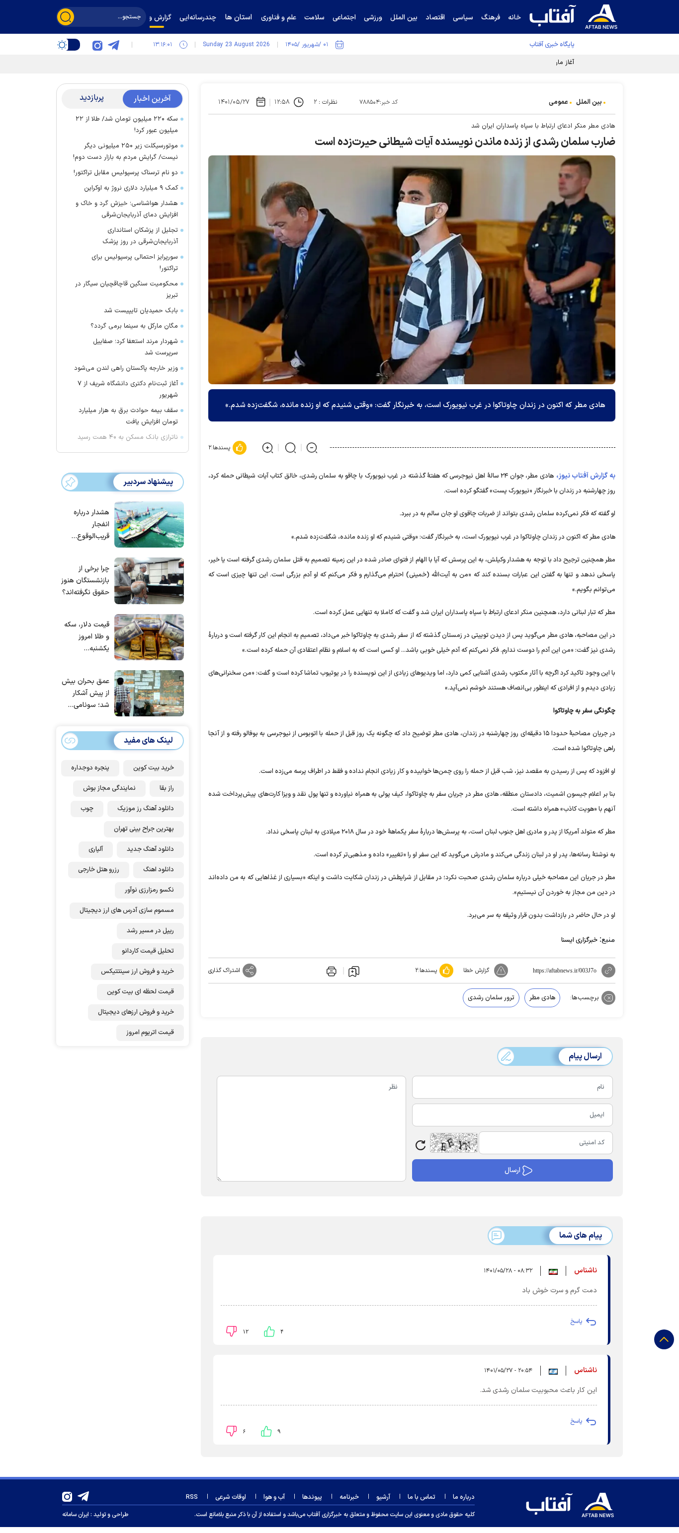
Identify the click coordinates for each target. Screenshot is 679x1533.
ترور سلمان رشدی (491, 998)
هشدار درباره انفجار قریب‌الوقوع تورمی (91, 525)
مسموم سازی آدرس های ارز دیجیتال (127, 910)
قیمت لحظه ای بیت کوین (140, 992)
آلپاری (95, 849)
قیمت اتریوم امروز (150, 1033)
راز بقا (167, 788)
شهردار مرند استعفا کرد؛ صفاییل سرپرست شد (135, 347)
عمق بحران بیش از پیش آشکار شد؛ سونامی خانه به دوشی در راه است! (85, 693)
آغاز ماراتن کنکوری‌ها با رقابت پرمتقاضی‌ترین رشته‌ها (505, 63)
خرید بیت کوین (153, 768)
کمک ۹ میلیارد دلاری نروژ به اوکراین (131, 188)
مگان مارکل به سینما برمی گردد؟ (134, 326)
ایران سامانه (75, 1514)
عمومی (558, 102)
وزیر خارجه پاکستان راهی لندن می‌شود (126, 368)
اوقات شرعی (230, 1497)
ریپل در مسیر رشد (150, 931)
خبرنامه (349, 1497)
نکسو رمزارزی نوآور (149, 890)
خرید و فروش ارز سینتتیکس (137, 971)
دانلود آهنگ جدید (150, 849)
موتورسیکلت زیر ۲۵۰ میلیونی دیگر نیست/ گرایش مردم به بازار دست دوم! (125, 151)
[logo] (575, 15)
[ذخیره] (354, 971)
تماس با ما (421, 1497)
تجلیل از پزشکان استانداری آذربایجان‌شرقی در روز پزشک (140, 236)
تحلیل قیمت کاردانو (148, 951)
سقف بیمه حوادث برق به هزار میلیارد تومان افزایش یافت (128, 416)
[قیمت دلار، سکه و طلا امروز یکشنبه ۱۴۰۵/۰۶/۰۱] (146, 636)
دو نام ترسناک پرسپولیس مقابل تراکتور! (126, 173)
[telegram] (113, 44)
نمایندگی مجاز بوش (109, 788)
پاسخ (576, 1321)
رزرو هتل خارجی (98, 870)
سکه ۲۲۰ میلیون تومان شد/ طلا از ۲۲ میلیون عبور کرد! (127, 125)
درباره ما (464, 1497)
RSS (192, 1497)
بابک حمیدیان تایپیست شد (141, 311)
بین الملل (589, 102)
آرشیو (383, 1497)
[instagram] (97, 45)
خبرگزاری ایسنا (579, 940)
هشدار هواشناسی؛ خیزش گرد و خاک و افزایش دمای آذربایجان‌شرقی (127, 209)
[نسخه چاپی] (331, 970)
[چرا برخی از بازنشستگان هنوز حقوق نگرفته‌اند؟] (146, 579)
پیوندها (312, 1497)
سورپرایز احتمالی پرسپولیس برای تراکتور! (134, 263)
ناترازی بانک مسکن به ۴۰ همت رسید (128, 437)
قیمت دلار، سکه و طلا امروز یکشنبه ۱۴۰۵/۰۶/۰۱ (86, 637)
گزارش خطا (476, 970)
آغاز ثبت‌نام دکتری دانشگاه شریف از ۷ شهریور (128, 389)
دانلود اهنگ (158, 870)
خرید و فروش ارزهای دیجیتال (136, 1012)
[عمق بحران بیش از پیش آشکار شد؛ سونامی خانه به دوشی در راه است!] (146, 692)
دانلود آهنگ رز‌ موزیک (145, 809)
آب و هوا (274, 1497)
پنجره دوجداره (90, 768)
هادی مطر (542, 998)
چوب (87, 809)
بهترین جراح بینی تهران (144, 829)
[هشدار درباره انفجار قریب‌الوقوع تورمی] (146, 523)
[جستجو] (65, 16)
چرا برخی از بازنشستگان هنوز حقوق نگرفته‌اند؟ (85, 580)
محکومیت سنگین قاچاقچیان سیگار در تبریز (126, 289)
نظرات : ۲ (325, 102)
